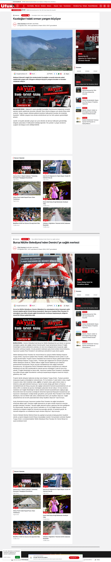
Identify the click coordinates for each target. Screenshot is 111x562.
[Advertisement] (42, 142)
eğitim (39, 382)
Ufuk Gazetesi (21, 23)
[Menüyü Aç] (17, 5)
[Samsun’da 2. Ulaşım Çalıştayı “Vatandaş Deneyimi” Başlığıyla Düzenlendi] (27, 170)
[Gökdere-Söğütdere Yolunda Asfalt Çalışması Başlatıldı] (57, 217)
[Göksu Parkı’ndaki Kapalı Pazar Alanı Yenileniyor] (27, 193)
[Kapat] (81, 556)
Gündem (87, 71)
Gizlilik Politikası (7, 557)
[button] (104, 5)
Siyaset (95, 71)
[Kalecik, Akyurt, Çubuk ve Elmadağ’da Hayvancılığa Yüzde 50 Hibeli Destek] (87, 111)
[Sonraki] (25, 10)
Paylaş (98, 559)
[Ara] (100, 5)
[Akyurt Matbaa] (42, 95)
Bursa (15, 309)
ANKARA (79, 71)
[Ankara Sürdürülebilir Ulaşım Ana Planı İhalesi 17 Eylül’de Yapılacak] (87, 101)
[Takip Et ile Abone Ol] (32, 74)
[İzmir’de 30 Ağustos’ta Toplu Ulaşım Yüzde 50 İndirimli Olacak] (57, 170)
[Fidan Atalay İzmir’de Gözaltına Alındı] (87, 80)
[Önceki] (23, 10)
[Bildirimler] (108, 5)
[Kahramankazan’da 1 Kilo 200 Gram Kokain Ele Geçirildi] (87, 47)
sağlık (68, 309)
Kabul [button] (17, 557)
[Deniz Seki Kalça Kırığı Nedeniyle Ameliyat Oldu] (57, 193)
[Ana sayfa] (23, 6)
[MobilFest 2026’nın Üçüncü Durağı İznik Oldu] (27, 217)
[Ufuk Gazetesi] (8, 5)
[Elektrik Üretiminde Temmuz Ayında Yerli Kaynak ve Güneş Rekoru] (87, 120)
